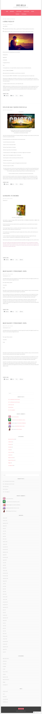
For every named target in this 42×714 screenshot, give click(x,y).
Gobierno (9, 454)
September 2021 (5, 552)
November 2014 (5, 641)
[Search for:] (21, 393)
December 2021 (5, 546)
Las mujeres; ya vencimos (11, 196)
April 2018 (4, 591)
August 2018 (5, 581)
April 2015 (4, 630)
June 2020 (4, 562)
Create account (5, 691)
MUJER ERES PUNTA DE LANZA (20, 426)
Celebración (10, 441)
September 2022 (5, 523)
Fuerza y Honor (10, 452)
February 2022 (5, 541)
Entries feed (5, 696)
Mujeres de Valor (10, 457)
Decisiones (17, 416)
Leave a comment (9, 24)
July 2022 (4, 528)
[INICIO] (19, 709)
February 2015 (5, 636)
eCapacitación (26, 11)
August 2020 (5, 560)
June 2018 (4, 586)
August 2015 (5, 620)
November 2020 (5, 557)
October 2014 (5, 644)
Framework (13, 419)
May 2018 (4, 588)
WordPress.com (5, 701)
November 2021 (5, 549)
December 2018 (5, 573)
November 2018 (5, 575)
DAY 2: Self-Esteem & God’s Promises (14, 399)
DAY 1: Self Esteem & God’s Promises (14, 402)
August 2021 (5, 554)
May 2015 (4, 628)
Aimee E (12, 416)
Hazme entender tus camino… (21, 419)
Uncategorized (10, 465)
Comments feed (5, 699)
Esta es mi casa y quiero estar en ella (15, 107)
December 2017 (5, 602)
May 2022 (4, 533)
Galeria (32, 11)
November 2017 (5, 604)
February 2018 (5, 596)
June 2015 (4, 625)
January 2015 (5, 638)
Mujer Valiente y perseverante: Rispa (14, 271)
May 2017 (4, 609)
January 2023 (5, 517)
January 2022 (5, 544)
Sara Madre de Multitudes (22, 423)
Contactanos (18, 11)
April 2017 (4, 612)
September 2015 (5, 617)
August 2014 (5, 649)
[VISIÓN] (21, 709)
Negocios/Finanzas (11, 460)
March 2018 (4, 594)
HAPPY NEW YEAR (11, 404)
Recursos (17, 14)
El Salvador (10, 444)
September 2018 (5, 578)
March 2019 (4, 567)
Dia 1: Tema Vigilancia (6, 491)
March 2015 (4, 633)
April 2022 (4, 536)
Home (7, 11)
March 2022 (4, 538)
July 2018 (4, 583)
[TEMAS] (23, 709)
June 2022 (4, 531)
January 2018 (5, 599)
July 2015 (4, 623)
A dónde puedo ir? (8, 21)
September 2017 (5, 607)
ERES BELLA (21, 5)
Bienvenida (12, 11)
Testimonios (24, 14)
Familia (9, 449)
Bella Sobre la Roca (11, 439)
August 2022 (5, 525)
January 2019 (5, 570)
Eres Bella (9, 447)
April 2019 (4, 565)
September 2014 (5, 646)
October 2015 (5, 615)
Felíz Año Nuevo (10, 407)
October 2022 (5, 520)
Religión (9, 462)
